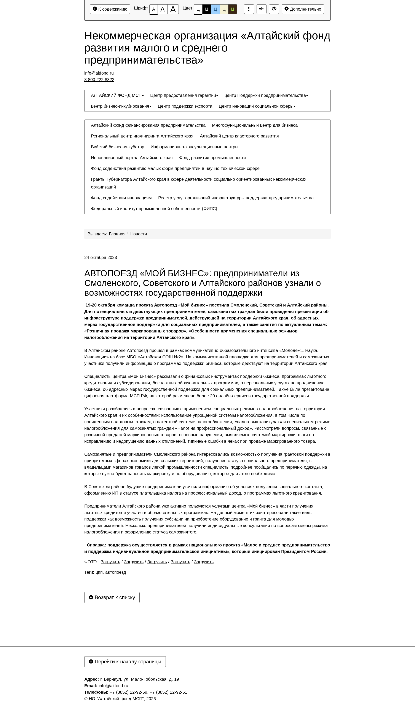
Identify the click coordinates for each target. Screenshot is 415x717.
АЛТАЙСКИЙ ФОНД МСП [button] (116, 95)
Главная (117, 234)
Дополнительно (305, 9)
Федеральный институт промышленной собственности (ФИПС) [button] (154, 208)
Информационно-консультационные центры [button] (194, 146)
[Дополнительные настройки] (274, 9)
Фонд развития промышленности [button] (212, 157)
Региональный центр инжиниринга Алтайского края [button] (142, 136)
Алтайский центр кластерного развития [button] (239, 136)
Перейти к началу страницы (127, 661)
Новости (138, 234)
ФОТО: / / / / (149, 561)
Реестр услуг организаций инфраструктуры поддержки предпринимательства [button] (236, 197)
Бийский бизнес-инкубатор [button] (117, 146)
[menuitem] (117, 95)
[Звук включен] (262, 9)
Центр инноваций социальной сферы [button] (256, 106)
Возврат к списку (114, 597)
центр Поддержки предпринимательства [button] (265, 95)
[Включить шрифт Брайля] (249, 9)
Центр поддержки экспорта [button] (185, 106)
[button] (223, 204)
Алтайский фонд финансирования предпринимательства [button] (148, 125)
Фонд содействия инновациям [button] (121, 197)
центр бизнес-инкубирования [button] (120, 106)
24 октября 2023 (100, 257)
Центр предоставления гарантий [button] (183, 95)
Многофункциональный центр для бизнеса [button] (255, 125)
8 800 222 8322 (99, 79)
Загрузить (110, 561)
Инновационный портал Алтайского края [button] (132, 157)
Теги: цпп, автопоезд (105, 572)
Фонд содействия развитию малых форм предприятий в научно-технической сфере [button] (175, 168)
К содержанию (112, 9)
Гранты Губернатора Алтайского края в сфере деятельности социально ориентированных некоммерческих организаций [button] (198, 183)
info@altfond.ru (99, 73)
